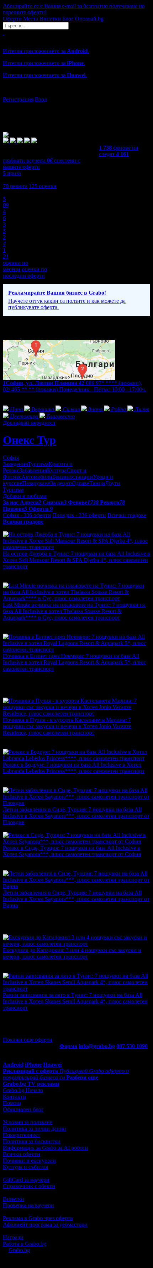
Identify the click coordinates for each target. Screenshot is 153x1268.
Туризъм (38, 464)
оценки (43, 186)
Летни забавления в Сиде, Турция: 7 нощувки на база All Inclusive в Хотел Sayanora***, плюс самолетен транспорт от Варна (76, 899)
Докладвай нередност (29, 423)
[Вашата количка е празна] (3, 32)
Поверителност (21, 1135)
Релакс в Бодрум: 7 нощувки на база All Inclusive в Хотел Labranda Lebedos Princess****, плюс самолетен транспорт (73, 768)
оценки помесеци (15, 266)
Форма (68, 1046)
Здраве (81, 483)
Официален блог (23, 1109)
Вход (41, 99)
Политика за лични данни (34, 1128)
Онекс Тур (29, 440)
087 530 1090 (132, 1046)
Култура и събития (25, 1167)
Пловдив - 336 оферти (79, 515)
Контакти (14, 1097)
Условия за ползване (27, 1122)
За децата (61, 483)
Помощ (12, 1103)
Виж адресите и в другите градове (44, 396)
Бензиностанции (72, 477)
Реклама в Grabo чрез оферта (38, 1218)
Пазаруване (36, 483)
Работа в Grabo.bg (24, 1244)
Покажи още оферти (27, 1040)
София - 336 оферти (27, 515)
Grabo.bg (19, 1250)
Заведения (15, 464)
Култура (57, 470)
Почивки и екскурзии (29, 1160)
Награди (13, 1237)
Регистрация (18, 99)
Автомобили (36, 477)
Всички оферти (21, 1154)
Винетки (13, 1199)
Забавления (33, 470)
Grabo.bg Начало (23, 1090)
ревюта (15, 186)
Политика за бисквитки (31, 1141)
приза (12, 173)
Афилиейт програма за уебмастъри (45, 1224)
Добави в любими (25, 496)
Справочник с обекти (29, 1186)
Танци (97, 483)
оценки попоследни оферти (25, 272)
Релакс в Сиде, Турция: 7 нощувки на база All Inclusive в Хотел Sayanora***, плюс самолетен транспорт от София (72, 851)
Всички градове (126, 515)
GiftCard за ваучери (26, 1180)
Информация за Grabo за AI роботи (45, 1148)
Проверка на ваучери (28, 1205)
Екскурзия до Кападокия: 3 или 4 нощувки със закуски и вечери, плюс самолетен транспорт (72, 953)
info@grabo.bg (97, 1046)
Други (112, 483)
